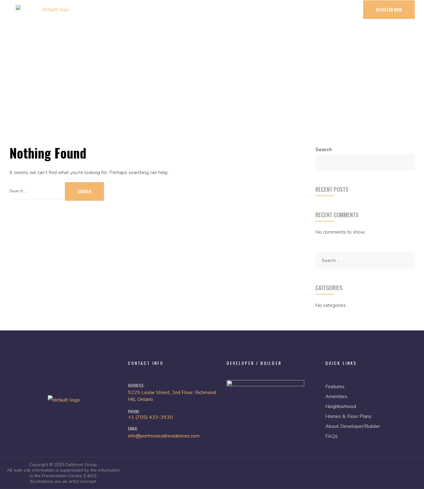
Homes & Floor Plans (348, 416)
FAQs (331, 436)
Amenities (336, 396)
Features (335, 386)
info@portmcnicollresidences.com (164, 436)
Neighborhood (340, 406)
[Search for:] (37, 190)
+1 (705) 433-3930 (150, 417)
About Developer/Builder (352, 426)
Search (323, 149)
